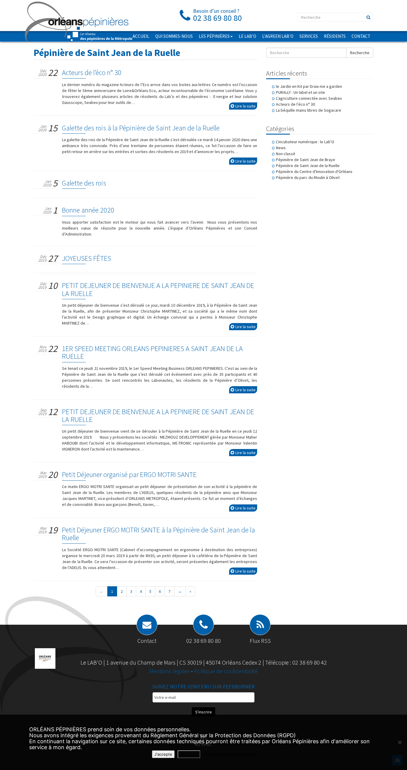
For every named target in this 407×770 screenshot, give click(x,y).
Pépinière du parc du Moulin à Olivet (308, 177)
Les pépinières (214, 36)
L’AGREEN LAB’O (277, 36)
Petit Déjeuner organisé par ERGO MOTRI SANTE (129, 474)
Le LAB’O (247, 36)
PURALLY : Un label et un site (300, 92)
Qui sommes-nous (174, 36)
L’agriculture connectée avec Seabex (309, 98)
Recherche (359, 52)
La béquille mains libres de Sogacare (308, 110)
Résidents (335, 36)
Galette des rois (84, 183)
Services (308, 36)
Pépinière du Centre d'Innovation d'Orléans (314, 171)
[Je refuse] (400, 742)
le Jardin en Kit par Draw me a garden (309, 86)
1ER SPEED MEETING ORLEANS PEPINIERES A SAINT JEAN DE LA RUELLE (152, 352)
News (281, 147)
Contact (361, 36)
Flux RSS (260, 640)
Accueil (141, 36)
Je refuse (189, 754)
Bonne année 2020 (88, 210)
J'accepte (163, 754)
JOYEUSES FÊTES (86, 258)
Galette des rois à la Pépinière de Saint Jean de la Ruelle (141, 128)
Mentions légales (170, 671)
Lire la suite (245, 106)
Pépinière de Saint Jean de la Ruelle (308, 165)
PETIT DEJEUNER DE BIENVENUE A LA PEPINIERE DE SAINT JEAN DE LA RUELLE (158, 289)
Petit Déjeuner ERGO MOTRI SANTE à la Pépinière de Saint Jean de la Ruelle (158, 533)
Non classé (285, 153)
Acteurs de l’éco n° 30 (92, 72)
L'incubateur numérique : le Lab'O (305, 141)
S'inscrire (203, 712)
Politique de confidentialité (226, 671)
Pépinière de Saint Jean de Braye (305, 159)
